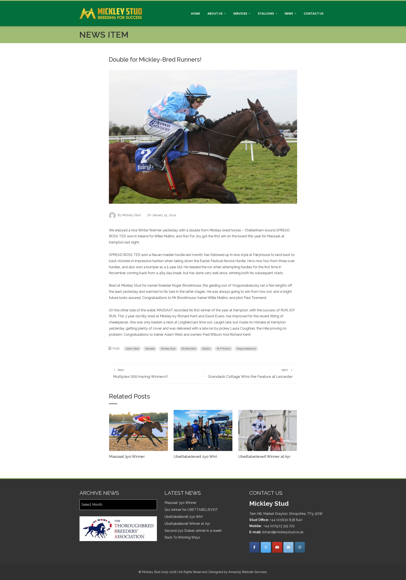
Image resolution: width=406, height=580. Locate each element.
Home (195, 13)
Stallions (266, 13)
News (289, 13)
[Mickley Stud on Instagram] (300, 547)
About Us (215, 13)
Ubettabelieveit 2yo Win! (195, 456)
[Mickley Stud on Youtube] (277, 547)
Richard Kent (189, 348)
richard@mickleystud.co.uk (282, 532)
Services (240, 13)
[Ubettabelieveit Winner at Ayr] (267, 430)
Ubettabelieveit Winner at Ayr (264, 456)
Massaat (150, 348)
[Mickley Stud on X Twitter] (266, 547)
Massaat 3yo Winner (127, 456)
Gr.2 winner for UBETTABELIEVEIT (191, 510)
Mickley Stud (168, 348)
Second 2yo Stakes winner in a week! (193, 531)
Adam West (132, 348)
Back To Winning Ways (182, 537)
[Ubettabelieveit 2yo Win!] (203, 430)
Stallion (206, 348)
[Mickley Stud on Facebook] (254, 547)
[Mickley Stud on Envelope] (288, 547)
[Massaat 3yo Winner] (138, 430)
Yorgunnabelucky (246, 348)
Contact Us (314, 13)
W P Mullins (223, 348)
